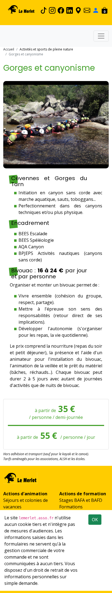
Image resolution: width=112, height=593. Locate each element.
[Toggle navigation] (101, 36)
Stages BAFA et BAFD (80, 500)
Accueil (8, 49)
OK (95, 520)
